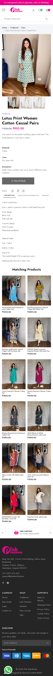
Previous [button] (3, 533)
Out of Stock (20, 180)
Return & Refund (41, 599)
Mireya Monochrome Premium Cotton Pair (13, 434)
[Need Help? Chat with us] (8, 669)
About (4, 597)
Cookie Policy (43, 613)
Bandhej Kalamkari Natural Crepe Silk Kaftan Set (37, 308)
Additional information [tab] (28, 195)
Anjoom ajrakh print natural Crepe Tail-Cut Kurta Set (12, 350)
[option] (26, 532)
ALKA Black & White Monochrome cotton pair (36, 434)
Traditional (14, 27)
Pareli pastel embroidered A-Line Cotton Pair (13, 308)
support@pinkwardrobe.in (13, 576)
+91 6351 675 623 (10, 573)
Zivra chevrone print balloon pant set (38, 476)
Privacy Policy (43, 609)
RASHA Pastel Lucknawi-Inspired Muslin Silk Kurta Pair (38, 350)
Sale (21, 615)
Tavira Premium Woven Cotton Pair (13, 392)
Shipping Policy (44, 604)
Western (23, 606)
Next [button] (50, 533)
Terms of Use (43, 618)
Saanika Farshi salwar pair (37, 517)
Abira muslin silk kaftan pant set (12, 476)
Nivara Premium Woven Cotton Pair (39, 392)
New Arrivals (25, 610)
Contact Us (6, 610)
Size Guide (7, 601)
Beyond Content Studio (32, 672)
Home (4, 27)
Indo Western (25, 601)
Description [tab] (9, 195)
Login (4, 606)
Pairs (23, 27)
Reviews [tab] (45, 195)
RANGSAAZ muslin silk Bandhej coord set (11, 518)
